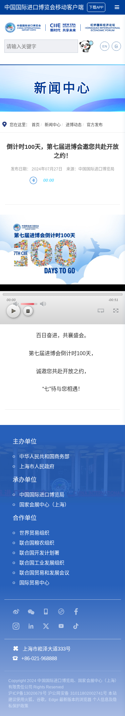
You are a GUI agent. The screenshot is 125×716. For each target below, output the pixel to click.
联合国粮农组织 (36, 543)
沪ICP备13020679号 (27, 693)
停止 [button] (28, 311)
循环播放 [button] (101, 311)
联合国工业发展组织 (41, 562)
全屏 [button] (116, 311)
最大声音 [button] (43, 303)
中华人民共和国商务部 (44, 456)
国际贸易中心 (34, 582)
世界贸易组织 (34, 533)
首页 (36, 125)
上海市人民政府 (36, 466)
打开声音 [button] (16, 303)
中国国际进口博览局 (41, 494)
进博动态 (74, 125)
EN (104, 46)
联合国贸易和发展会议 (44, 572)
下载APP (96, 7)
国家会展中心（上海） (44, 504)
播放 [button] (13, 311)
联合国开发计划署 (39, 553)
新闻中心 (53, 125)
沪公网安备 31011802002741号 (77, 693)
